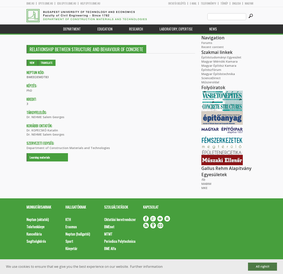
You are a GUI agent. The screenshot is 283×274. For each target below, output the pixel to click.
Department (72, 29)
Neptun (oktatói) (38, 219)
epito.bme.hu (46, 3)
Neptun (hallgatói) (77, 233)
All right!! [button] (262, 266)
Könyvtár (71, 248)
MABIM (206, 184)
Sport (69, 241)
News (213, 29)
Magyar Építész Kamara (218, 66)
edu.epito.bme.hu (66, 3)
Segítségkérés (36, 241)
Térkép (224, 3)
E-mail (193, 3)
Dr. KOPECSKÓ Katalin (42, 130)
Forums (206, 43)
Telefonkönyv (208, 3)
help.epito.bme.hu (90, 3)
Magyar (249, 3)
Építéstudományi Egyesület (221, 57)
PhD (29, 90)
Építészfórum (211, 70)
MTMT (108, 233)
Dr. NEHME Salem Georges (45, 117)
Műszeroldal (210, 82)
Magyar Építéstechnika (218, 74)
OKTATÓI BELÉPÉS (177, 3)
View (32, 62)
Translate (46, 62)
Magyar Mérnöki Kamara (219, 61)
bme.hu (30, 3)
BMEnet (109, 226)
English (236, 3)
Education (104, 29)
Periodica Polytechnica (119, 241)
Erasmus (71, 226)
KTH (68, 219)
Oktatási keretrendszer (120, 219)
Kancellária (34, 233)
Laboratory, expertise (176, 29)
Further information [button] (146, 266)
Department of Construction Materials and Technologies (68, 148)
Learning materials (40, 157)
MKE (204, 188)
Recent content (212, 47)
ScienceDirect (211, 78)
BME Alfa (110, 248)
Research (136, 29)
